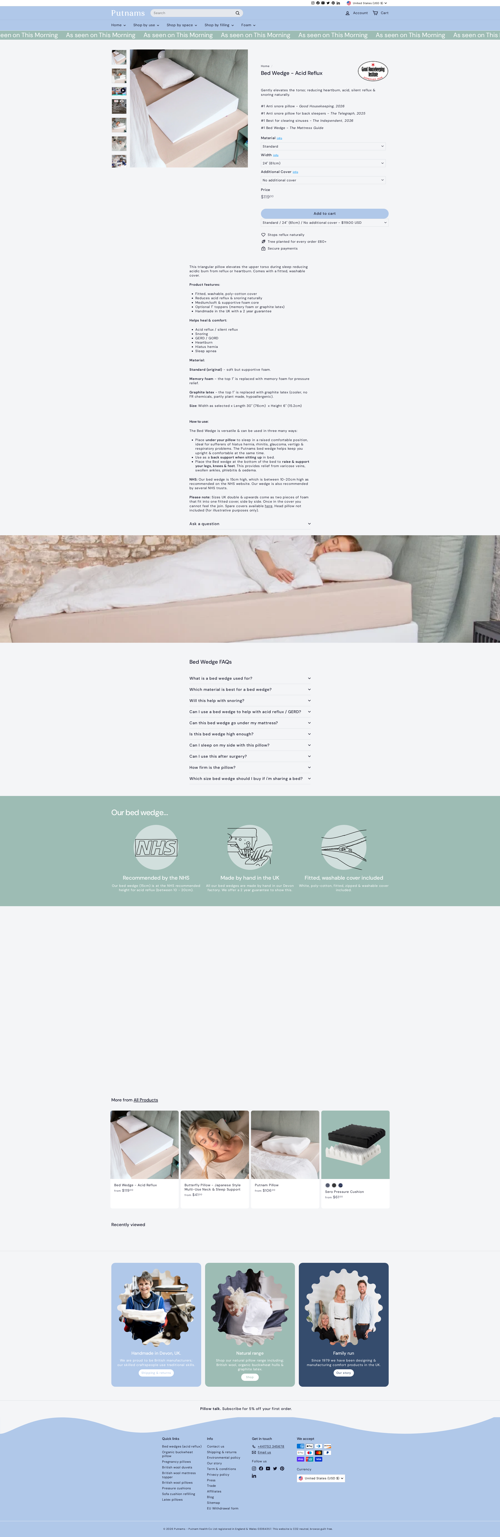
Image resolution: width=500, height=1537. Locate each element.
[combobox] (196, 13)
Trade (211, 1486)
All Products (146, 1100)
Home (117, 25)
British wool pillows (177, 1483)
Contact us (215, 1446)
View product (35, 596)
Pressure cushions (176, 1488)
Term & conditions (221, 1469)
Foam (246, 25)
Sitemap (213, 1503)
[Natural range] (250, 1308)
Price (265, 190)
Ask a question (204, 523)
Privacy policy (218, 1475)
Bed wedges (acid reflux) (182, 1446)
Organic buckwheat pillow (177, 1454)
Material (268, 138)
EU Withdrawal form (222, 1508)
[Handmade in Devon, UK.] (156, 1308)
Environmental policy (223, 1458)
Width (266, 155)
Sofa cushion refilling (178, 1494)
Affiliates (214, 1491)
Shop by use (144, 25)
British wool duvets (177, 1467)
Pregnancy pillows (176, 1462)
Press (211, 1480)
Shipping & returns (156, 1373)
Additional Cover (276, 172)
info (279, 138)
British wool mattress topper (179, 1475)
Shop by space (180, 25)
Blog (210, 1497)
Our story (343, 1373)
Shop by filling (218, 25)
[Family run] (344, 1308)
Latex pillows (172, 1500)
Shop (250, 1377)
